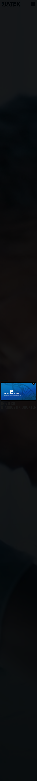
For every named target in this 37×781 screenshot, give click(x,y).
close (34, 384)
